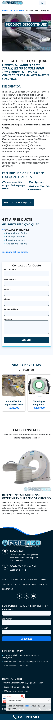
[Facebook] (19, 596)
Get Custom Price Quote (18, 202)
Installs (15, 584)
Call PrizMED (29, 716)
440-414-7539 (18, 570)
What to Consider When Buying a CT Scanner (23, 683)
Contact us (7, 589)
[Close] (48, 700)
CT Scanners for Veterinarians (16, 691)
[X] (26, 596)
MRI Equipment (31, 579)
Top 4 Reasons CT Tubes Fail (15, 665)
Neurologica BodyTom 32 (39, 403)
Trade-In (26, 584)
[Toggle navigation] (48, 3)
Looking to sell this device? (15, 252)
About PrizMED (39, 584)
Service (5, 584)
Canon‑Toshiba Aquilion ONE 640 (14, 403)
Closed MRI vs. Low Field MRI (16, 687)
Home (5, 579)
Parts (43, 579)
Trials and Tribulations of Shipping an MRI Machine (25, 661)
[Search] (42, 3)
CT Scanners (16, 579)
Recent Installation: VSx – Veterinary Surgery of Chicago (26, 496)
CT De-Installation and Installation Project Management (21, 656)
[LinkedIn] (33, 596)
